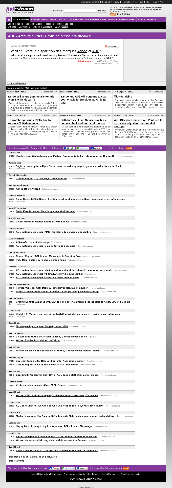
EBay (57, 27)
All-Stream (87, 479)
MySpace (12, 27)
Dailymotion (24, 27)
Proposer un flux (71, 474)
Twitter (59, 24)
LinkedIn (36, 27)
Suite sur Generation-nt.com (106, 63)
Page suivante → (18, 460)
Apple (39, 24)
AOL (64, 27)
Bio (147, 2)
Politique (139, 2)
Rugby (116, 2)
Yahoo (20, 24)
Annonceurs (56, 474)
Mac (155, 2)
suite (51, 110)
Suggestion (44, 474)
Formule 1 (127, 2)
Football (106, 2)
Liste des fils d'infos (116, 148)
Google (11, 24)
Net (161, 2)
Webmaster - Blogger (90, 474)
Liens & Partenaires (110, 474)
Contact (98, 479)
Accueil (34, 474)
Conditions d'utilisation (130, 474)
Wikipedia (47, 27)
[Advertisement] (65, 71)
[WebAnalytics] (86, 485)
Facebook (49, 24)
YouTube (69, 24)
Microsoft (30, 24)
